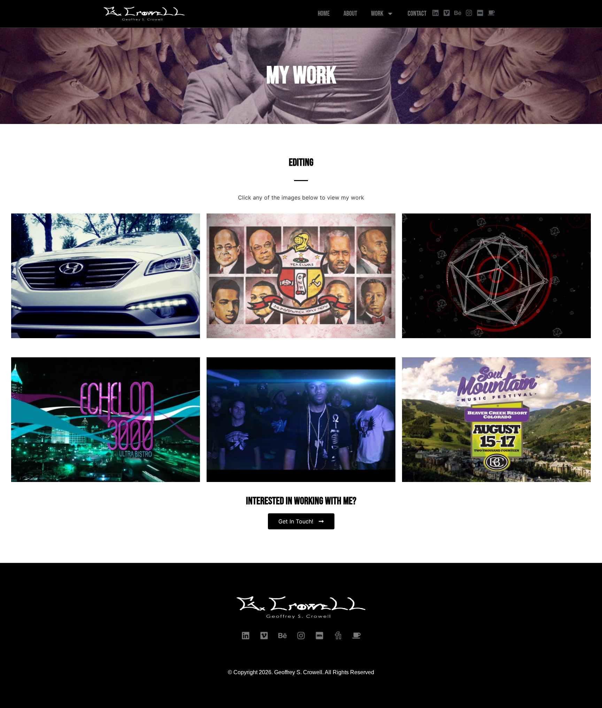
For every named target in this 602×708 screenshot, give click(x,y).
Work (377, 13)
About (350, 13)
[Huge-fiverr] (338, 635)
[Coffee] (491, 12)
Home (324, 13)
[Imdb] (319, 635)
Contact (417, 13)
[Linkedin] (435, 12)
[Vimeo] (446, 12)
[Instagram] (468, 12)
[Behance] (457, 12)
